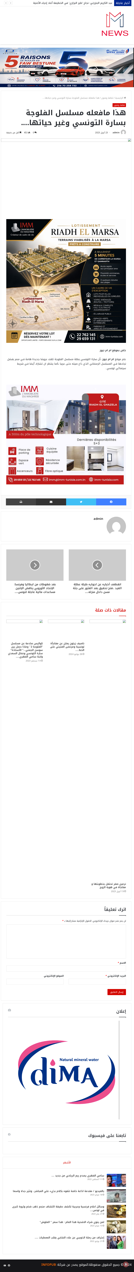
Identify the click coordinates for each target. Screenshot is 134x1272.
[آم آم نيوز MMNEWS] (114, 25)
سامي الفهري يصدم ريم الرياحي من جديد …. (77, 1175)
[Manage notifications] (126, 1264)
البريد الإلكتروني (116, 976)
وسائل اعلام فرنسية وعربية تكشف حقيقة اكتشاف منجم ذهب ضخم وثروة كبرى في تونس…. (58, 1208)
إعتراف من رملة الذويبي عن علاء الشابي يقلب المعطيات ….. (69, 1237)
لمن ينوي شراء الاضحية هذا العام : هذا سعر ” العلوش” (72, 1222)
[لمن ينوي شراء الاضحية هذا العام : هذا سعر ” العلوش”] (116, 1226)
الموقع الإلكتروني (54, 976)
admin (116, 133)
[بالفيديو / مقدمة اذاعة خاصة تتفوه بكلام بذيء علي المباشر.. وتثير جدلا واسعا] (116, 1195)
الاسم (122, 963)
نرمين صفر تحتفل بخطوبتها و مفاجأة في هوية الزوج (108, 886)
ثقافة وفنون (107, 98)
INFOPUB (48, 1265)
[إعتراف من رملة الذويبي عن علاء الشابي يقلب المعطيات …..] (116, 1242)
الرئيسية (119, 98)
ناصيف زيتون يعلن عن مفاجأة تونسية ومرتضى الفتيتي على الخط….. (67, 646)
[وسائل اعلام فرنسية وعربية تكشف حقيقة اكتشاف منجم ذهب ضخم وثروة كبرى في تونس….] (116, 1211)
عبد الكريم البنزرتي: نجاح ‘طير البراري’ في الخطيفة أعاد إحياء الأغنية (72, 3)
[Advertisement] (67, 70)
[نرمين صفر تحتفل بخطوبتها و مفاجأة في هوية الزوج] (108, 750)
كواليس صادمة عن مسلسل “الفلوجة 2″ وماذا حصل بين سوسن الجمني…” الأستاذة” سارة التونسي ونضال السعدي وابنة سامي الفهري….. (25, 650)
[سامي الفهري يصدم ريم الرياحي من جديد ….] (116, 1180)
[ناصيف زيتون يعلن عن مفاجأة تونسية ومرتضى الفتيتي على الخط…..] (66, 630)
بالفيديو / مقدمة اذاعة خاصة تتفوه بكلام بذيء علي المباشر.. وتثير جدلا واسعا (58, 1191)
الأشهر (67, 1162)
